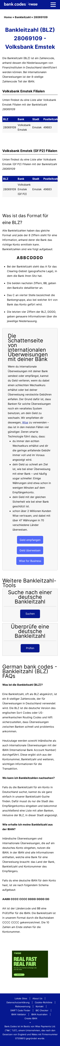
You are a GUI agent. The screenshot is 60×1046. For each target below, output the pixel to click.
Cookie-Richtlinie (43, 1002)
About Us (37, 998)
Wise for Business (30, 561)
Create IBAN (30, 1018)
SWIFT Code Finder (20, 1010)
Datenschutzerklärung (18, 1002)
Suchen (30, 613)
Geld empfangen (30, 540)
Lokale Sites (21, 998)
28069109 (41, 17)
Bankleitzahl (23, 17)
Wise (25, 422)
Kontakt (40, 1006)
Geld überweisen (30, 550)
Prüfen (30, 648)
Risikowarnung (22, 1006)
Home (8, 17)
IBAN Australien (39, 1014)
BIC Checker (42, 1010)
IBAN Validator (18, 1014)
